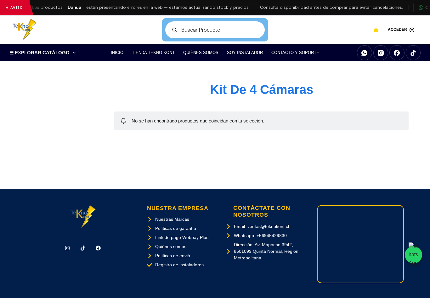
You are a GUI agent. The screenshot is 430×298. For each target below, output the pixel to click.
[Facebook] (397, 52)
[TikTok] (413, 52)
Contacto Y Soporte (295, 52)
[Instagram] (380, 52)
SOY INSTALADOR (245, 52)
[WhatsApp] (364, 52)
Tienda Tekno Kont (153, 52)
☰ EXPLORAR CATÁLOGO (39, 52)
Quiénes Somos (200, 52)
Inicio (117, 52)
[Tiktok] (83, 248)
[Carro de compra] (376, 30)
